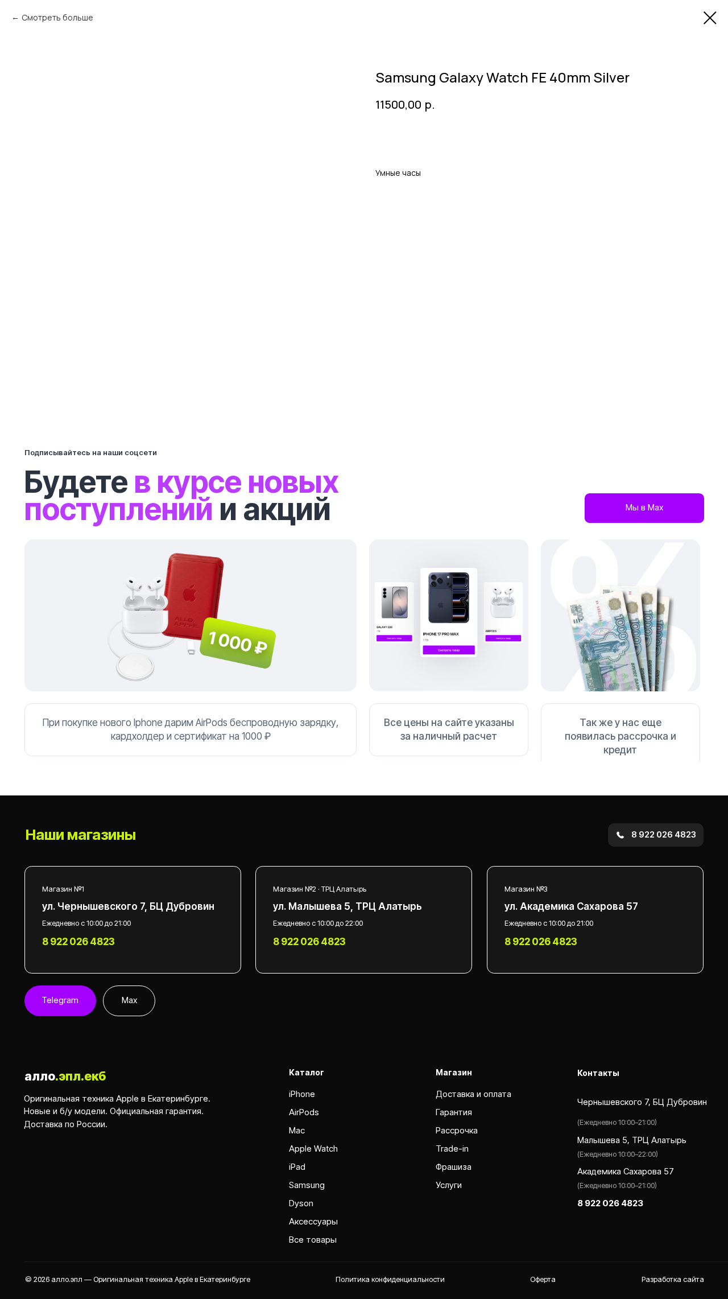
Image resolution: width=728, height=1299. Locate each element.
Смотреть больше (57, 17)
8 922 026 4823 (540, 941)
